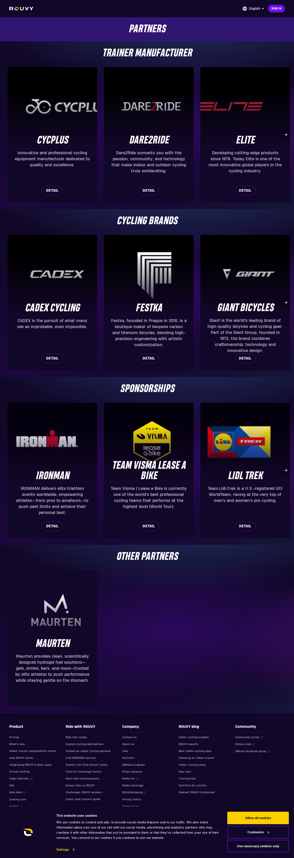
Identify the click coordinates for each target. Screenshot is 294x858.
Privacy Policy (131, 799)
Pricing (14, 737)
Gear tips (185, 771)
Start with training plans (82, 778)
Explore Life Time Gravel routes (87, 764)
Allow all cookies (258, 818)
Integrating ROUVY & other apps (30, 764)
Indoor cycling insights (194, 737)
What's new (17, 744)
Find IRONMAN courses (81, 757)
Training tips (187, 778)
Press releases (132, 771)
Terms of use (130, 806)
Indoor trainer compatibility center (32, 751)
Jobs (125, 751)
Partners (128, 757)
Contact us (129, 737)
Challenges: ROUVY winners (84, 792)
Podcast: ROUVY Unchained (196, 792)
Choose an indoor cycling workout (88, 751)
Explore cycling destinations (85, 744)
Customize (256, 832)
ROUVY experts (188, 744)
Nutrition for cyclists (192, 785)
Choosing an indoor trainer (197, 757)
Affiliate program (133, 764)
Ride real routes (76, 737)
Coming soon (17, 799)
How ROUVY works (21, 757)
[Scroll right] (286, 135)
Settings (62, 849)
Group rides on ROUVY (80, 785)
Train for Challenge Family (83, 771)
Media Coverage (132, 785)
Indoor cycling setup (192, 764)
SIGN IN (276, 8)
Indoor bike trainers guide (83, 799)
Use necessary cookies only (258, 846)
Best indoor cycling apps (195, 751)
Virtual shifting (19, 771)
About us (128, 744)
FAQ (11, 785)
